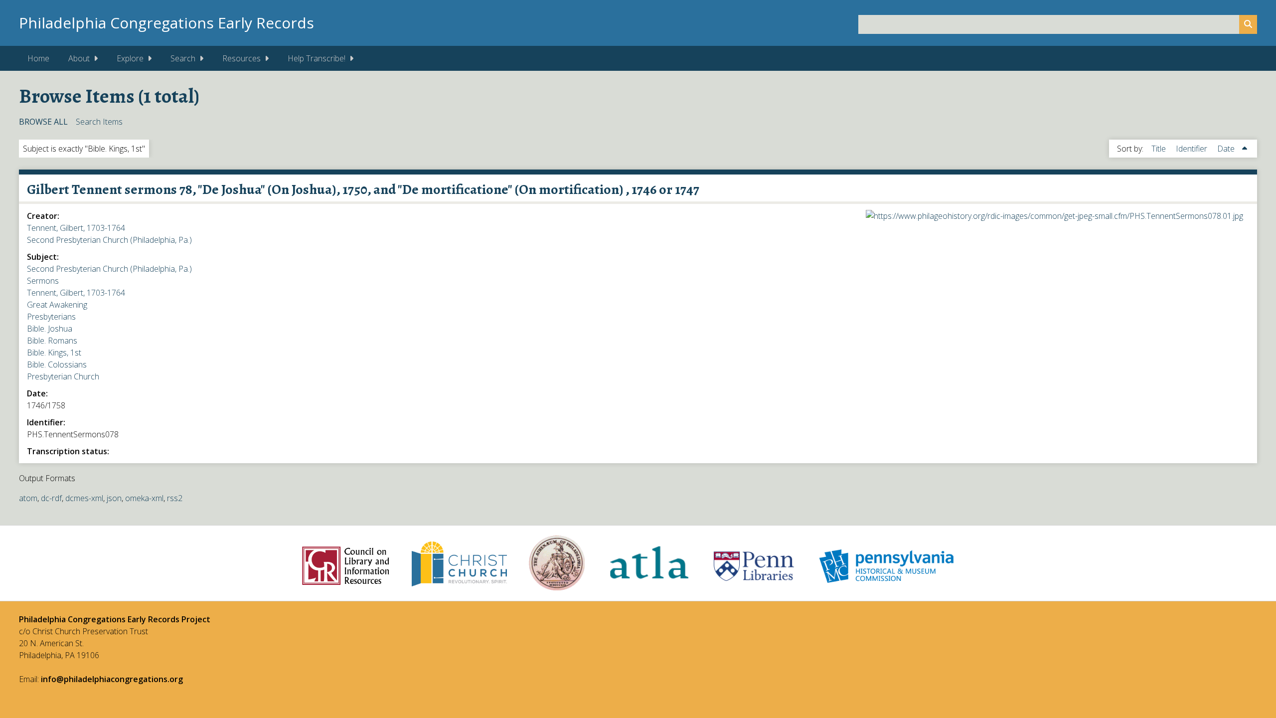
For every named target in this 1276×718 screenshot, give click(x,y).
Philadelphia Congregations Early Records (166, 22)
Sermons (43, 280)
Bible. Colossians (57, 364)
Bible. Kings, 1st (54, 352)
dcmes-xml (84, 498)
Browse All (43, 121)
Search (182, 58)
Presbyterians (51, 316)
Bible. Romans (52, 340)
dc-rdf (51, 498)
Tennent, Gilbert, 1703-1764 (76, 227)
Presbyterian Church (63, 376)
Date (1227, 148)
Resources (241, 58)
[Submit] (1248, 24)
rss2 (174, 498)
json (114, 498)
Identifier (1192, 148)
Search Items (99, 121)
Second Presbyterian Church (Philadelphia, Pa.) (109, 239)
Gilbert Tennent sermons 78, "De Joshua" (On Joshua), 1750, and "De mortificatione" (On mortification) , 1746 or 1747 (363, 189)
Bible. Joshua (49, 328)
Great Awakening (57, 304)
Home (38, 58)
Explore (130, 58)
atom (28, 498)
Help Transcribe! (316, 58)
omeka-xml (144, 498)
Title (1159, 148)
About (79, 58)
